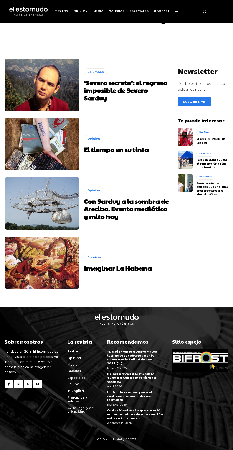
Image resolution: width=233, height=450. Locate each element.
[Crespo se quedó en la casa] (185, 137)
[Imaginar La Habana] (42, 263)
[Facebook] (9, 384)
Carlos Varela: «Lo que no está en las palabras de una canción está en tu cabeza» (135, 414)
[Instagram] (18, 384)
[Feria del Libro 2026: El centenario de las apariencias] (185, 160)
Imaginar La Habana (118, 268)
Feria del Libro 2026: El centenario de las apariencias (211, 163)
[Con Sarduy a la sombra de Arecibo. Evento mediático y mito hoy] (42, 203)
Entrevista (205, 176)
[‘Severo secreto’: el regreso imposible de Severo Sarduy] (42, 85)
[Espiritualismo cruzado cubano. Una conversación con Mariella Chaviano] (185, 183)
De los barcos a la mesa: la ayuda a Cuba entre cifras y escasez (131, 377)
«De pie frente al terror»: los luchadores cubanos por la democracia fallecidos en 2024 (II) (132, 357)
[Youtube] (37, 384)
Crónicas (94, 257)
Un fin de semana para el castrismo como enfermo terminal (129, 396)
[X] (28, 384)
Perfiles (204, 132)
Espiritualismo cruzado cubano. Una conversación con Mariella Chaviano (212, 188)
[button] (204, 11)
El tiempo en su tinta (116, 149)
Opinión (93, 138)
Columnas (95, 72)
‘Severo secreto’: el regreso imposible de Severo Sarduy (125, 90)
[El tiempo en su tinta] (42, 144)
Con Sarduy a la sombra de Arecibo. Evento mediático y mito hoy (126, 209)
